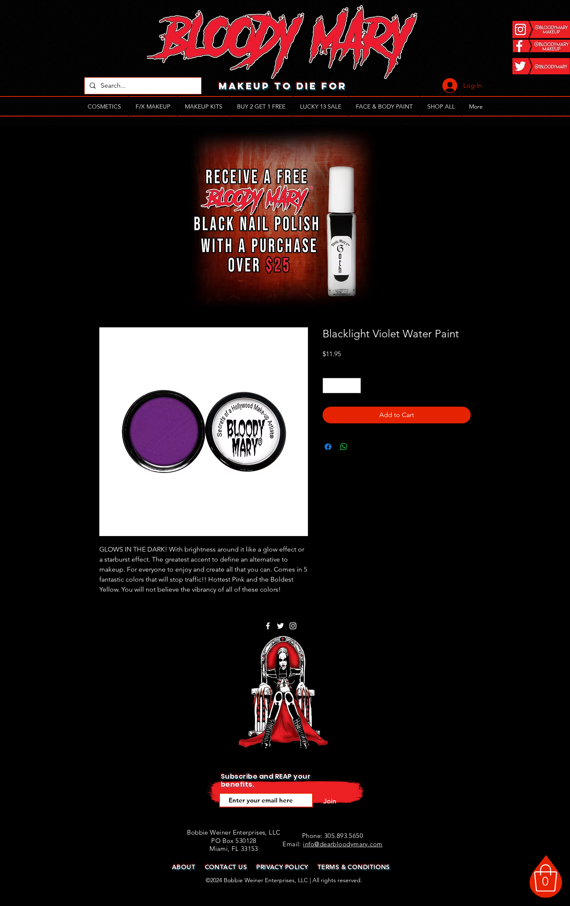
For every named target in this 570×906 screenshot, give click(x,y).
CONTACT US (226, 867)
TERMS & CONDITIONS (354, 867)
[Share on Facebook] (328, 447)
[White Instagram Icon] (293, 625)
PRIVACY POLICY (282, 867)
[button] (545, 878)
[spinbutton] (341, 385)
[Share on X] (360, 447)
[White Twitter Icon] (280, 625)
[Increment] (354, 385)
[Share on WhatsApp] (344, 447)
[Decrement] (329, 385)
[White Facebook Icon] (267, 625)
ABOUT (183, 867)
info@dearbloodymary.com (342, 844)
